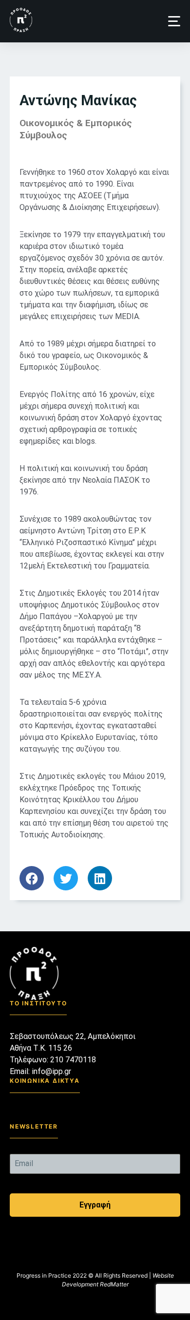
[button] (174, 21)
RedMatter (114, 1284)
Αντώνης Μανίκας (78, 100)
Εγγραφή (95, 1204)
